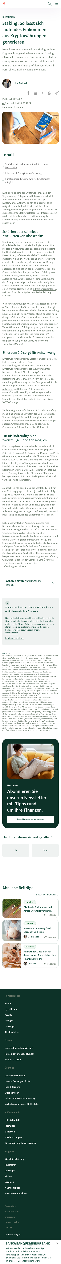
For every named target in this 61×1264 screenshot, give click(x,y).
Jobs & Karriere (12, 1086)
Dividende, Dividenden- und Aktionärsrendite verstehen (38, 909)
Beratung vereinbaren (14, 638)
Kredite (8, 1015)
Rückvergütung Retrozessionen (21, 1143)
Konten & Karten (13, 1059)
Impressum (10, 1217)
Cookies (8, 1227)
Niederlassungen (13, 1137)
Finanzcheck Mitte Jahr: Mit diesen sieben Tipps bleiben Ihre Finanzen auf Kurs (40, 955)
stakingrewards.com (19, 365)
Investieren (10, 1164)
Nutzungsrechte (12, 1222)
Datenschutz (10, 1206)
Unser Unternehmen (15, 1075)
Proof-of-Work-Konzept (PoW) (37, 285)
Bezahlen (9, 1182)
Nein (45, 850)
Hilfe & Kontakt (12, 1120)
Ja (16, 850)
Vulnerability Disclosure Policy (20, 1098)
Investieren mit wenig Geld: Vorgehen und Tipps (37, 930)
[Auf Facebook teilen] (28, 93)
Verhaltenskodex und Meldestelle (22, 1104)
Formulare (10, 1125)
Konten (8, 1003)
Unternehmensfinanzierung (19, 1048)
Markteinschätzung (14, 1159)
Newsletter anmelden (16, 1193)
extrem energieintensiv (44, 288)
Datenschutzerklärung (29, 1260)
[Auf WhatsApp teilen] (50, 93)
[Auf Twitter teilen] (42, 93)
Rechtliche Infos (12, 1211)
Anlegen (9, 1020)
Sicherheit (10, 1131)
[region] (30, 1252)
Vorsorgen (10, 1026)
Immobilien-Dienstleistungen (19, 1053)
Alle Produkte (12, 1032)
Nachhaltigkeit (12, 1187)
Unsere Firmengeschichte (17, 1081)
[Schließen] (57, 1243)
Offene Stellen (12, 1092)
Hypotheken (11, 1009)
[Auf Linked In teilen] (35, 93)
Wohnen (9, 1176)
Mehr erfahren (11, 632)
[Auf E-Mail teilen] (57, 93)
